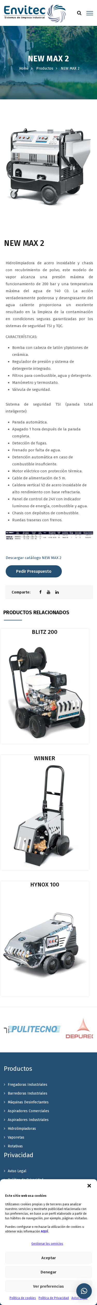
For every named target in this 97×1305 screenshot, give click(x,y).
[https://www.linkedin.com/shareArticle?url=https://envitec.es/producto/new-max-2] (59, 592)
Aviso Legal (79, 1298)
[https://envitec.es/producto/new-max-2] (51, 592)
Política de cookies (23, 1298)
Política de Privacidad (54, 1298)
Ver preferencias (48, 1286)
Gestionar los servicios (47, 1243)
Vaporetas (16, 1137)
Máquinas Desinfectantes (28, 1102)
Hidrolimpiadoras (22, 1128)
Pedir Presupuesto (33, 571)
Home (24, 68)
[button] (89, 1185)
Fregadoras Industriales (27, 1084)
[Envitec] (35, 13)
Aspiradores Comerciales (28, 1111)
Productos (44, 68)
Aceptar (48, 1258)
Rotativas (15, 1146)
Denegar (48, 1272)
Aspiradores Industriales (28, 1120)
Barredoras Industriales (27, 1093)
